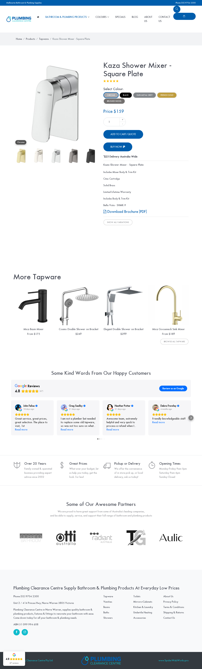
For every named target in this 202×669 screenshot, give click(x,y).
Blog (135, 17)
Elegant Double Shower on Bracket (123, 329)
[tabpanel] (56, 103)
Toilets (136, 596)
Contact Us (164, 19)
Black (126, 95)
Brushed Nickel (114, 101)
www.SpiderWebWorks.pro (173, 660)
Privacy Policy (170, 601)
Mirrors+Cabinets (142, 601)
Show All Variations (118, 222)
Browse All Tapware (174, 341)
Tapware (44, 39)
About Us (148, 19)
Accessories (139, 617)
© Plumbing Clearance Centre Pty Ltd (33, 660)
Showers (108, 617)
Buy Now (116, 146)
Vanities (107, 601)
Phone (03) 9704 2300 (186, 3)
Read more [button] (21, 429)
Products (30, 39)
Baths (106, 612)
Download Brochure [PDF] (126, 211)
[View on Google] (18, 407)
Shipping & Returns (173, 612)
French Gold (166, 95)
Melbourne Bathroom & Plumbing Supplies (24, 3)
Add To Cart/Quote (123, 134)
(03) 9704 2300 (30, 596)
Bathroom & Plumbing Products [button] (66, 17)
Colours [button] (101, 17)
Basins (106, 607)
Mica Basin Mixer (34, 329)
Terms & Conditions (173, 607)
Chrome (111, 95)
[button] (11, 417)
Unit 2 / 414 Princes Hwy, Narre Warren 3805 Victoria (43, 603)
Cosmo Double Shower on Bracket (78, 329)
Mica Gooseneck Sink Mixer (168, 329)
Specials (120, 17)
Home (19, 39)
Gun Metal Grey (145, 95)
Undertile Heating (142, 612)
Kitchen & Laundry (143, 607)
